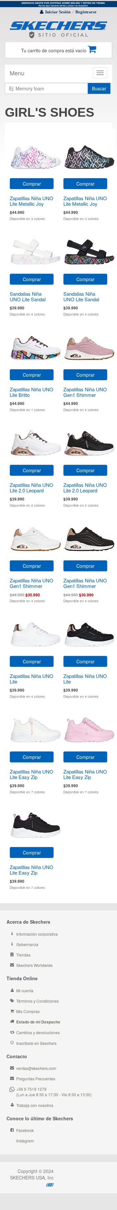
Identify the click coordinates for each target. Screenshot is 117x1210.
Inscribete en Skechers (36, 1043)
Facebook (25, 1130)
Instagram (25, 1140)
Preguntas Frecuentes (35, 1078)
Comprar (32, 183)
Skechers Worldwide (34, 965)
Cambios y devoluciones (38, 1032)
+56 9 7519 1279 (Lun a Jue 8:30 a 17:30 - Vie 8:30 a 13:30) (54, 1091)
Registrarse (86, 11)
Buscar (99, 88)
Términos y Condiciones (37, 1001)
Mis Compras (28, 1011)
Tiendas (23, 954)
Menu (17, 73)
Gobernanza (27, 944)
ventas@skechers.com (36, 1068)
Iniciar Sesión (58, 11)
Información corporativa (37, 934)
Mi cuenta (24, 990)
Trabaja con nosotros (34, 1105)
